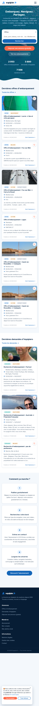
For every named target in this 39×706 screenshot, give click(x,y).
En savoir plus (14, 694)
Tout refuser (24, 698)
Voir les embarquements (19, 54)
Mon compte (6, 626)
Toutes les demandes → (10, 343)
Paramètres (7, 701)
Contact (4, 643)
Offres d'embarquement (9, 609)
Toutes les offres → (9, 92)
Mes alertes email (7, 629)
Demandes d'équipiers (9, 611)
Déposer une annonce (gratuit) (11, 614)
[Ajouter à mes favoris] (34, 98)
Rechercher (19, 41)
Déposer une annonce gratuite (19, 48)
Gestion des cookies (8, 640)
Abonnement (6, 623)
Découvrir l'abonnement (19, 573)
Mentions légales (7, 637)
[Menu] (35, 3)
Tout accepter (10, 698)
